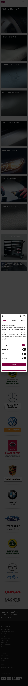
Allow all (14, 364)
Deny (14, 368)
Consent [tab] (5, 320)
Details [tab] (14, 320)
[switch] (24, 349)
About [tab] (23, 320)
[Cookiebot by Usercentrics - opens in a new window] (20, 316)
